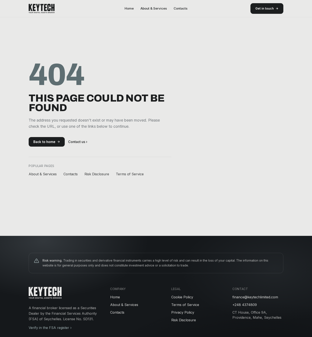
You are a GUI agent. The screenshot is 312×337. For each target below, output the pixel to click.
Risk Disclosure (96, 174)
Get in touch (264, 8)
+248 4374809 (244, 305)
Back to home (44, 142)
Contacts (180, 8)
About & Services (154, 8)
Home (129, 8)
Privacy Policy (182, 312)
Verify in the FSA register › (50, 328)
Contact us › (77, 142)
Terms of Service (130, 174)
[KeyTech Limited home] (42, 8)
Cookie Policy (182, 297)
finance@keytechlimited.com (255, 297)
